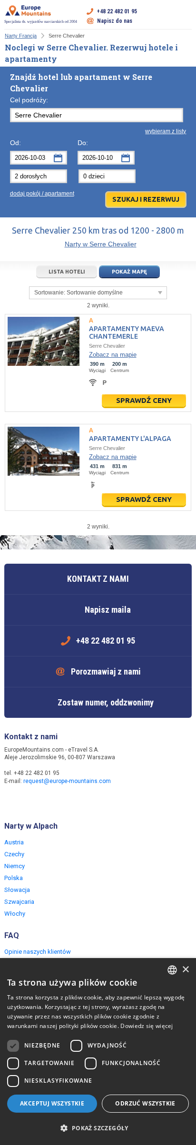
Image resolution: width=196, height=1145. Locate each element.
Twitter (31, 801)
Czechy (14, 854)
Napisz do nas (114, 21)
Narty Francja (21, 36)
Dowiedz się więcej (146, 1026)
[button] (98, 1128)
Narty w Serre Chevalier (101, 244)
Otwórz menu (184, 16)
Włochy (14, 913)
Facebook (12, 801)
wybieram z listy (165, 131)
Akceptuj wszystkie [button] (52, 1103)
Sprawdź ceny (144, 400)
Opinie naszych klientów (37, 951)
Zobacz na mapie (113, 354)
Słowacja (17, 889)
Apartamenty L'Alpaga (130, 438)
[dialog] (98, 1051)
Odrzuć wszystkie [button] (145, 1103)
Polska (13, 877)
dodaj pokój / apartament (42, 193)
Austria (14, 842)
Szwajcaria (19, 901)
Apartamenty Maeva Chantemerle (126, 332)
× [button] (185, 969)
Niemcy (14, 866)
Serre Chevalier (107, 346)
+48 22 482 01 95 (117, 11)
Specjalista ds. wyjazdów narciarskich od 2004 (40, 22)
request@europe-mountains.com (67, 781)
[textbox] (97, 115)
